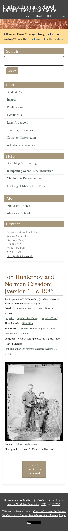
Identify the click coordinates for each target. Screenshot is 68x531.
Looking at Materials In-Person (27, 186)
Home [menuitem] (27, 16)
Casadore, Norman (43, 308)
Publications (15, 107)
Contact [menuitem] (61, 16)
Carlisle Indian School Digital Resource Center (30, 6)
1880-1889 (27, 323)
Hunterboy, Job (23, 308)
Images (11, 99)
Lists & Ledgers (17, 122)
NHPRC (56, 504)
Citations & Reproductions (24, 178)
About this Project (19, 205)
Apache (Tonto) (50, 318)
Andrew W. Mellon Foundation (23, 504)
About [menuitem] (38, 16)
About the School (18, 213)
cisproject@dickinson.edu (20, 256)
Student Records (17, 92)
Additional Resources (21, 145)
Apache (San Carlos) (27, 318)
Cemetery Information (21, 137)
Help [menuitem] (49, 16)
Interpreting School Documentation (30, 170)
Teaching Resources (20, 130)
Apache (10, 318)
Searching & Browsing (22, 163)
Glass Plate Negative (26, 444)
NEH (43, 504)
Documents (14, 114)
